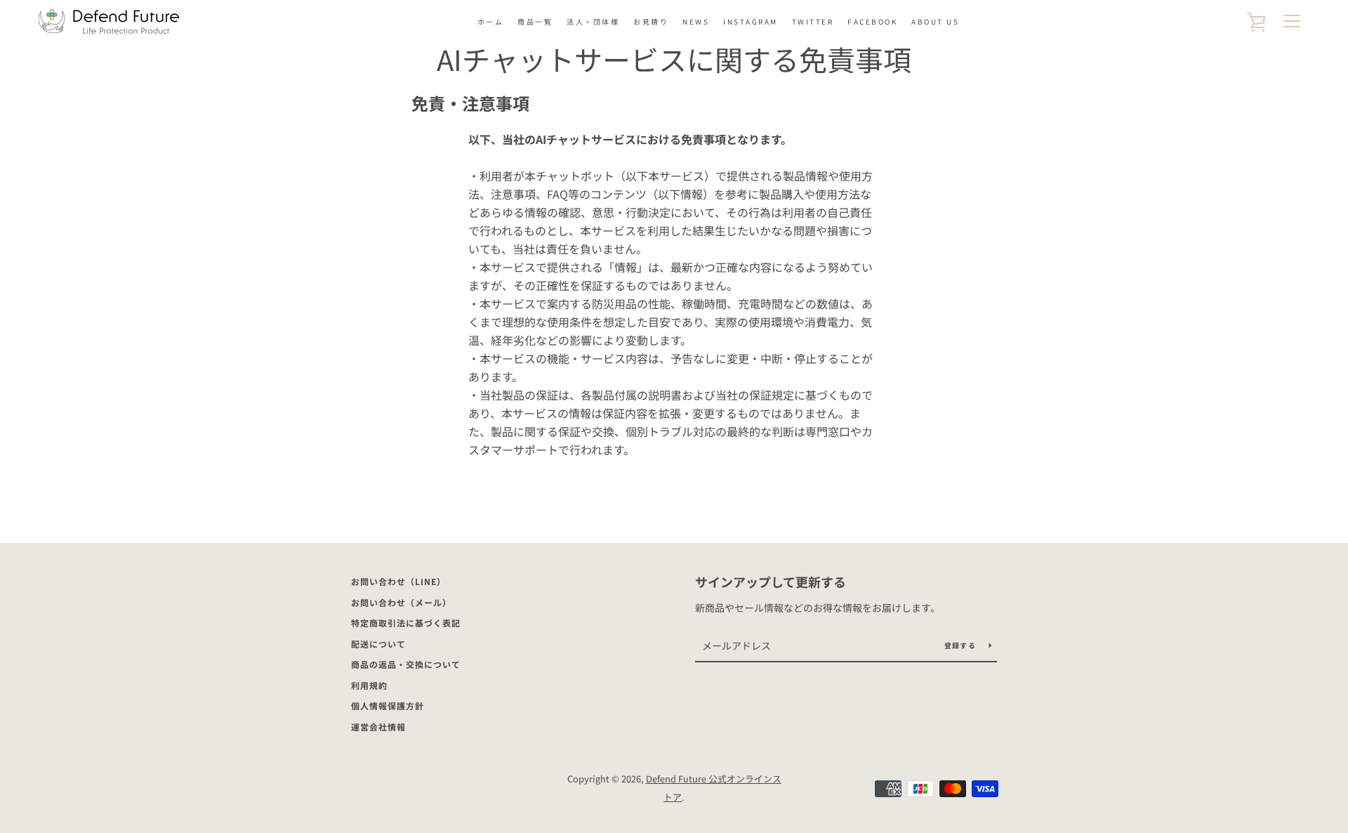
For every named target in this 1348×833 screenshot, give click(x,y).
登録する (961, 645)
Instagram (750, 21)
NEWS (695, 21)
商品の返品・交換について (406, 664)
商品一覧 (535, 21)
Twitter (813, 21)
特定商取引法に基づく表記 (406, 623)
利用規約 (369, 685)
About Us (935, 21)
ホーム (490, 21)
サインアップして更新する (770, 581)
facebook (872, 21)
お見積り (650, 21)
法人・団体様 (593, 21)
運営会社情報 (378, 727)
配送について (378, 644)
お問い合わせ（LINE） (398, 581)
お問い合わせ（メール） (401, 602)
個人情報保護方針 (387, 705)
